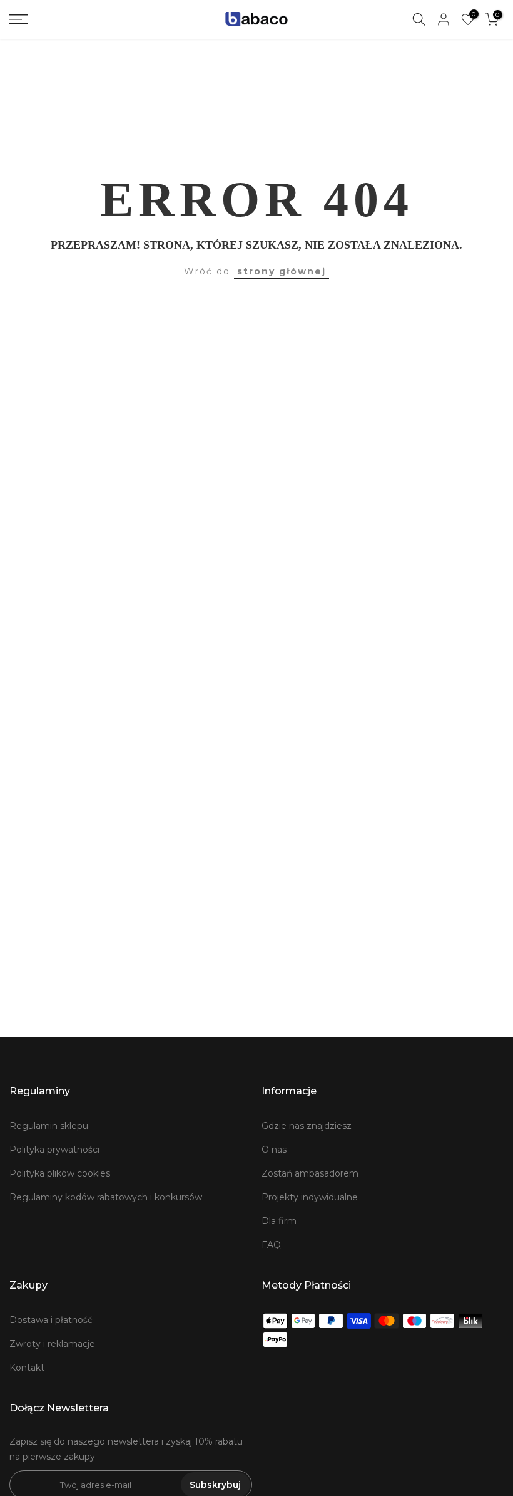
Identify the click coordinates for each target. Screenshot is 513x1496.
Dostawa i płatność (51, 1320)
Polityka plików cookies (59, 1173)
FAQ (271, 1244)
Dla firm (279, 1221)
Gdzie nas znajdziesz (307, 1125)
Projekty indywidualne (310, 1197)
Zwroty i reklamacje (52, 1343)
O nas (274, 1149)
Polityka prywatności (54, 1149)
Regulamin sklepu (48, 1125)
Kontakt (26, 1367)
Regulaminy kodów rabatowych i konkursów (105, 1197)
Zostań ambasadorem (310, 1173)
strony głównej (281, 271)
